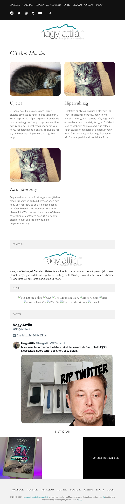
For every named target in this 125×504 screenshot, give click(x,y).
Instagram (47, 489)
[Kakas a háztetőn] (35, 302)
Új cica (16, 103)
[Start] (103, 298)
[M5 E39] (53, 302)
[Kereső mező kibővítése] (49, 13)
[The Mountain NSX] (65, 298)
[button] (21, 458)
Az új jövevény (23, 189)
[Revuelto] (94, 302)
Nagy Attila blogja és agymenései (35, 497)
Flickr (100, 489)
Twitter (32, 489)
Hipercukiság (76, 103)
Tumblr (62, 489)
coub (110, 489)
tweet (80, 500)
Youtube (75, 489)
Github (88, 489)
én (104, 497)
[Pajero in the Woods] (73, 302)
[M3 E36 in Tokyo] (30, 298)
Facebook (18, 489)
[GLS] (47, 298)
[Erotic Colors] (89, 298)
